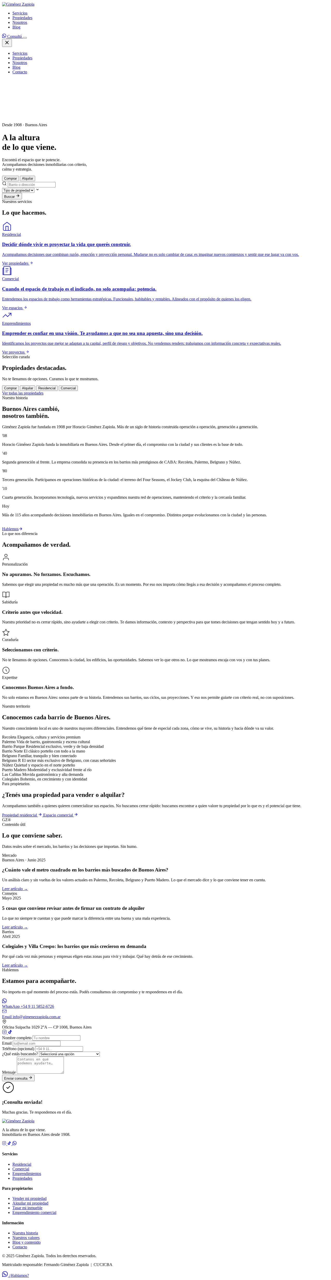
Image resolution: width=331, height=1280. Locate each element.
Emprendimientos (26, 1173)
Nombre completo (17, 1038)
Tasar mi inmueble (27, 1208)
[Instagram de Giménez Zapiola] (5, 1033)
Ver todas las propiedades (22, 393)
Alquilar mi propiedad (30, 1203)
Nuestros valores (26, 1237)
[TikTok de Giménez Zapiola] (10, 1033)
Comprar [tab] (10, 178)
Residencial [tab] (47, 388)
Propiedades (22, 18)
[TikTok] (9, 1144)
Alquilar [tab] (27, 178)
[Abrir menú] (25, 38)
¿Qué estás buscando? (20, 1054)
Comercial (20, 1169)
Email (7, 1043)
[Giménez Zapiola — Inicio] (18, 4)
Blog (16, 27)
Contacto (19, 72)
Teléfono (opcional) (18, 1048)
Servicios (19, 13)
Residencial (21, 1164)
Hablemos (10, 529)
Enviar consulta (16, 1078)
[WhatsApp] (14, 1144)
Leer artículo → (15, 889)
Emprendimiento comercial (34, 1212)
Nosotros (19, 22)
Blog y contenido (26, 1242)
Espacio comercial (58, 815)
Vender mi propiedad (29, 1198)
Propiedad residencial (20, 815)
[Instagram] (4, 1144)
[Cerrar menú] (7, 43)
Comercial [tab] (68, 388)
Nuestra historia (25, 1233)
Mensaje (9, 1072)
